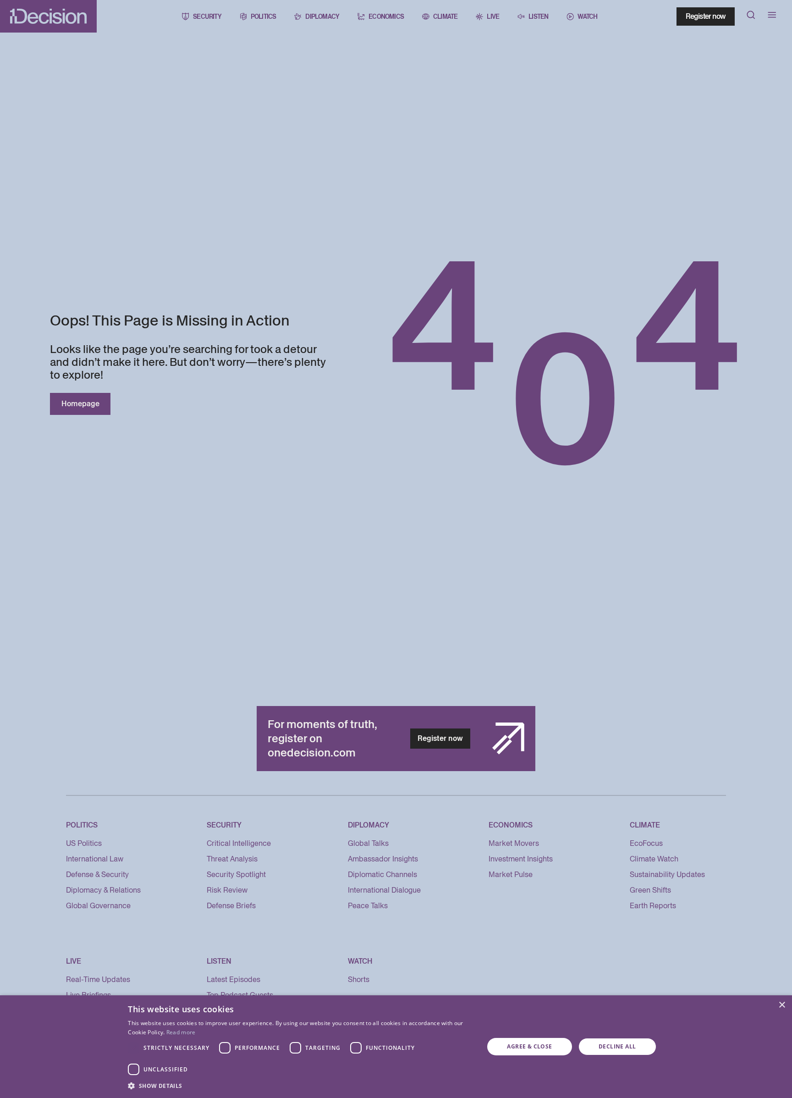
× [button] (781, 1005)
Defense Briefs (231, 905)
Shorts (358, 979)
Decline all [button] (617, 1046)
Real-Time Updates (98, 979)
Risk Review (227, 890)
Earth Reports (653, 905)
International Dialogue (384, 890)
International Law (94, 859)
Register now (706, 16)
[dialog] (396, 1046)
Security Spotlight (236, 874)
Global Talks (368, 843)
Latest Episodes (233, 979)
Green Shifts (650, 890)
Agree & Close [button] (529, 1046)
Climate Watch (654, 859)
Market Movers (514, 843)
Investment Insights (521, 859)
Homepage (80, 403)
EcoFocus (646, 843)
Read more (181, 1032)
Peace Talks (368, 905)
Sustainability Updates (667, 874)
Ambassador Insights (383, 859)
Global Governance (98, 905)
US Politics (84, 843)
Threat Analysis (232, 859)
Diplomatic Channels (382, 874)
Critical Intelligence (239, 843)
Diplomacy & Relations (103, 890)
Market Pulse (511, 874)
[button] (300, 1085)
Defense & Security (97, 874)
